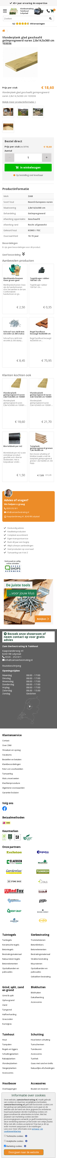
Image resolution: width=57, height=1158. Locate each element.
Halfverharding (9, 1014)
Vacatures (7, 754)
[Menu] (5, 11)
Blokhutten (36, 992)
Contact (5, 740)
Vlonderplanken (9, 1063)
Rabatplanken (8, 1058)
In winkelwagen (30, 167)
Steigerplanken (9, 1068)
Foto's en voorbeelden (12, 769)
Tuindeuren (36, 1049)
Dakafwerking (37, 997)
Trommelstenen (38, 940)
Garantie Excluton (10, 792)
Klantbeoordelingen (11, 764)
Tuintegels (7, 940)
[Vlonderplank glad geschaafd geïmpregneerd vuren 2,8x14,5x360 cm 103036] (28, 64)
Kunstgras (7, 1023)
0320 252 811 (12, 508)
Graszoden (7, 1019)
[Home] (3, 30)
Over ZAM (6, 745)
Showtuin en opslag (11, 750)
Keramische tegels (10, 944)
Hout (4, 1039)
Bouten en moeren (39, 1088)
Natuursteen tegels (11, 959)
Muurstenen (36, 963)
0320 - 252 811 (13, 656)
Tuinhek (34, 1058)
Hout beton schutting (40, 1039)
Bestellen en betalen (11, 759)
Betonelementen (10, 963)
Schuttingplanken (10, 1053)
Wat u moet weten (10, 778)
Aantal (8, 150)
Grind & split (8, 995)
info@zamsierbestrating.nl (17, 512)
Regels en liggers (10, 1049)
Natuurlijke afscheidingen (43, 1068)
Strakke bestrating (39, 959)
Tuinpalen (7, 1044)
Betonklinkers (37, 944)
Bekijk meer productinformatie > (19, 101)
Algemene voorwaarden (13, 787)
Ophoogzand (8, 1000)
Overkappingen (9, 1088)
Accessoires (36, 1002)
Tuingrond (7, 1009)
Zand (4, 1005)
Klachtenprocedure (11, 783)
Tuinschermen (37, 1044)
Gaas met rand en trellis (42, 1063)
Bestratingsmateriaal (12, 954)
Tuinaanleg (7, 773)
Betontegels (7, 949)
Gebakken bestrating (40, 976)
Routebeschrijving (11, 665)
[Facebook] (4, 808)
